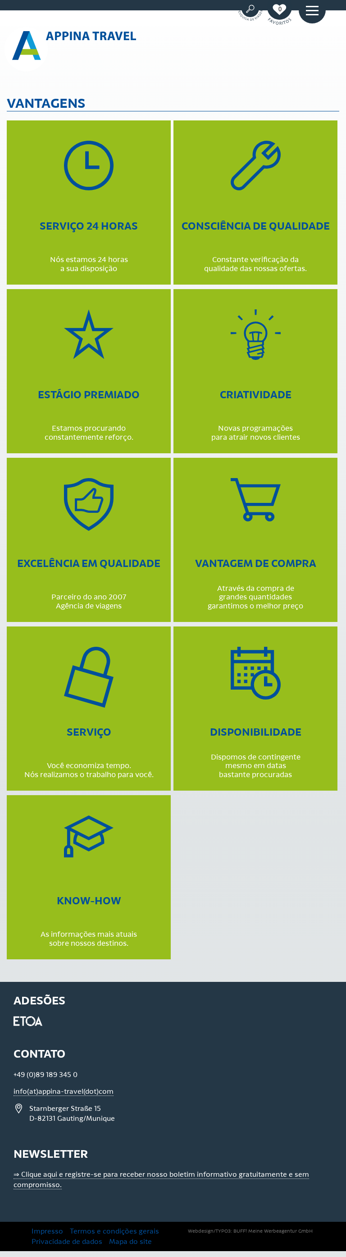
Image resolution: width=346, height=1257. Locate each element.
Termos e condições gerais (114, 1231)
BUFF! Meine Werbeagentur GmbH (273, 1231)
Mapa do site (130, 1242)
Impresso (47, 1231)
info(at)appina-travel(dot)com (64, 1091)
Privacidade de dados (67, 1242)
